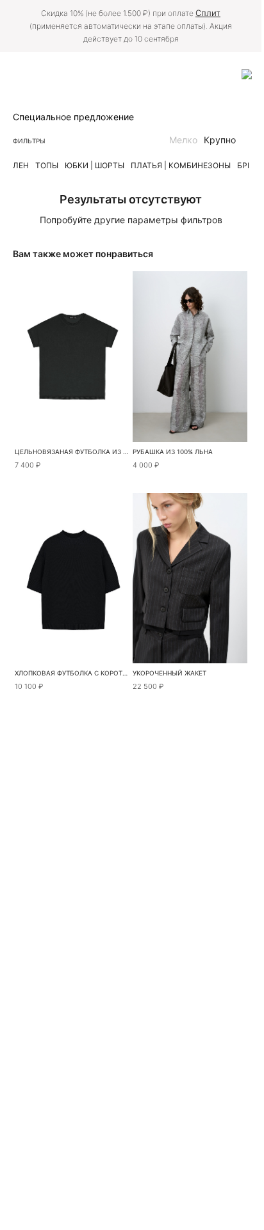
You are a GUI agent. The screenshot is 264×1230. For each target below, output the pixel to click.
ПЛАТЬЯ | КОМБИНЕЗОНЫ (181, 165)
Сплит (207, 13)
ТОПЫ (46, 165)
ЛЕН (21, 165)
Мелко (183, 139)
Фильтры (29, 141)
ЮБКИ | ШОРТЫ (94, 165)
